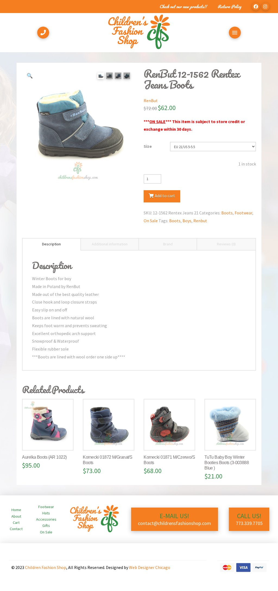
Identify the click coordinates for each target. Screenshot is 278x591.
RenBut (151, 100)
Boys (186, 220)
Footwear (243, 212)
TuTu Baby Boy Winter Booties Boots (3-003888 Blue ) (226, 462)
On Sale (151, 220)
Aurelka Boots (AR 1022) (44, 457)
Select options (50, 440)
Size (148, 146)
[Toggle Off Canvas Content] (235, 33)
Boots (227, 212)
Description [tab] (51, 244)
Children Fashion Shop (45, 567)
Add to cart (165, 195)
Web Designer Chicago (149, 567)
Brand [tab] (168, 244)
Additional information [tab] (110, 244)
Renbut (200, 220)
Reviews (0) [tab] (226, 244)
